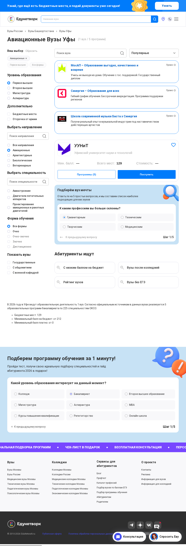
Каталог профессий (107, 483)
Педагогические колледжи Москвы (70, 488)
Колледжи (59, 462)
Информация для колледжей (156, 484)
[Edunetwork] (22, 19)
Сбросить (31, 50)
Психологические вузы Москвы (23, 493)
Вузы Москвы (14, 470)
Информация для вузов (153, 479)
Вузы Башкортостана (41, 31)
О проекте (148, 462)
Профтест (101, 478)
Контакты (146, 470)
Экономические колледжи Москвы (70, 493)
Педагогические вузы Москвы (22, 488)
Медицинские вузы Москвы (21, 479)
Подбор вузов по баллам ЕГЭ (112, 487)
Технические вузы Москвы (21, 484)
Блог (99, 473)
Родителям (102, 502)
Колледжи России (61, 474)
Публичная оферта (52, 534)
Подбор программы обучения (112, 492)
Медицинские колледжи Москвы (69, 479)
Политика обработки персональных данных (90, 534)
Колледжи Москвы (61, 470)
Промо (169, 65)
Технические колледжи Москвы (68, 484)
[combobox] (98, 19)
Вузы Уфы (65, 31)
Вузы (10, 462)
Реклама (145, 474)
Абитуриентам (104, 497)
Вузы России (15, 31)
